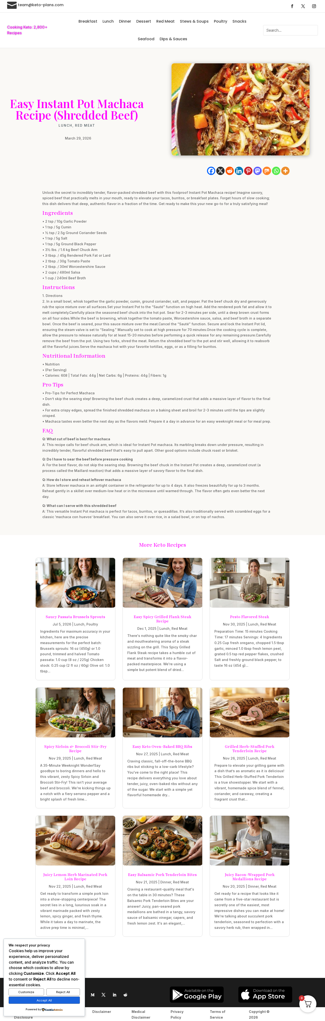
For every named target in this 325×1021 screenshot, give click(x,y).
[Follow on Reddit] (125, 995)
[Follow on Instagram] (314, 6)
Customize (26, 992)
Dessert (143, 21)
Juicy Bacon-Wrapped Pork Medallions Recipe (250, 877)
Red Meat (165, 21)
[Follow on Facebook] (292, 6)
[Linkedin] (239, 171)
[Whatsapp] (276, 171)
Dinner (125, 21)
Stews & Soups (194, 21)
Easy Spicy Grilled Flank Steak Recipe (162, 619)
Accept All (44, 1000)
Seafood (146, 39)
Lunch (108, 21)
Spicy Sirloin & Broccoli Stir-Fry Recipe (75, 749)
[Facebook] (211, 171)
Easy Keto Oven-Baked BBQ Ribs (162, 746)
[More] (285, 171)
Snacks (239, 21)
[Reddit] (230, 171)
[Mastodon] (257, 171)
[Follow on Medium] (92, 995)
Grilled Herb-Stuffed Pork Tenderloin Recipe (249, 749)
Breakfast (88, 21)
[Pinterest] (248, 171)
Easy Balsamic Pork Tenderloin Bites (162, 874)
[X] (220, 171)
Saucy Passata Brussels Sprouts (75, 617)
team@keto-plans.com (41, 5)
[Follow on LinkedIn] (114, 995)
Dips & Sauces (173, 39)
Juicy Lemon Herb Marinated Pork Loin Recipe (75, 877)
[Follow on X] (303, 6)
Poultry (220, 21)
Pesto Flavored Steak (249, 617)
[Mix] (267, 171)
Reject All (63, 992)
